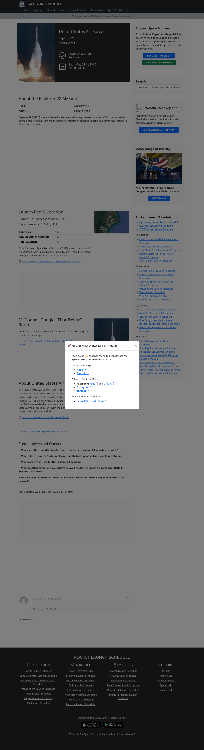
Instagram (83, 387)
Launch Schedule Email (91, 401)
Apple (80, 369)
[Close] (135, 345)
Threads (82, 390)
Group (108, 383)
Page (92, 383)
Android (82, 373)
